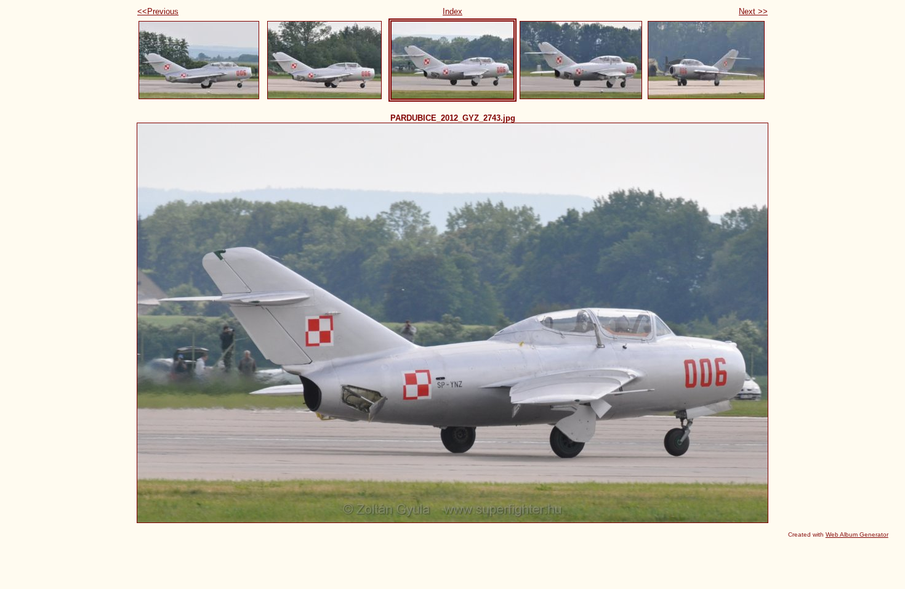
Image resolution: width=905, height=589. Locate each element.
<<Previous (158, 11)
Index (452, 11)
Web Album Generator (857, 534)
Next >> (753, 11)
